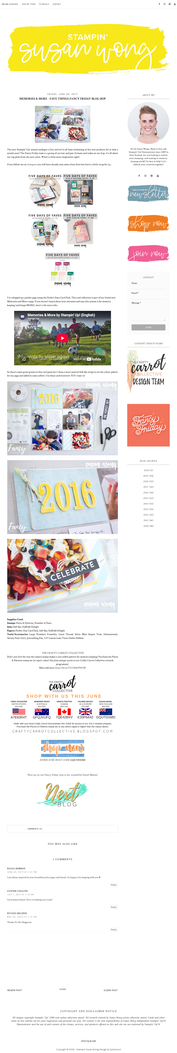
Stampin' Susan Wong (87, 1049)
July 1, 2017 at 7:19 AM (20, 895)
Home (63, 989)
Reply (114, 884)
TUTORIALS (44, 4)
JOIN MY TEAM (28, 4)
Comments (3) (35, 829)
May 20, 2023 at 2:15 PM (22, 917)
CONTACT (57, 4)
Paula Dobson (16, 868)
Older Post (111, 990)
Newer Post (14, 990)
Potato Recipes (17, 913)
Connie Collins (17, 891)
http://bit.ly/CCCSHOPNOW (70, 667)
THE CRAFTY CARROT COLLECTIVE (63, 653)
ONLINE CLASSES (10, 4)
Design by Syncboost (110, 1049)
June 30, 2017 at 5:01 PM (22, 872)
